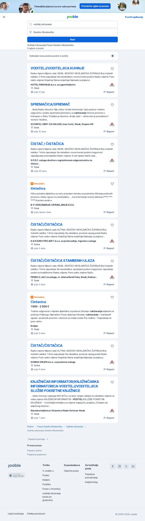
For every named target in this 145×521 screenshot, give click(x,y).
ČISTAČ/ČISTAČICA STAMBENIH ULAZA (63, 261)
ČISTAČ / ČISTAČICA (47, 144)
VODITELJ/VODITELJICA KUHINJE (57, 68)
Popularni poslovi (34, 450)
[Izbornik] (4, 17)
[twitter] (126, 466)
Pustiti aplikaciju (134, 17)
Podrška (46, 484)
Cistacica (38, 302)
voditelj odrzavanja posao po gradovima (51, 497)
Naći (72, 39)
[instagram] (119, 466)
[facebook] (113, 466)
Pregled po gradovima (36, 454)
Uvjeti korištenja (16, 513)
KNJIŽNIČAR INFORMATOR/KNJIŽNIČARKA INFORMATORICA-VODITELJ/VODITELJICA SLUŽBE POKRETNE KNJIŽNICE (65, 386)
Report (110, 92)
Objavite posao (71, 470)
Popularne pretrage (36, 439)
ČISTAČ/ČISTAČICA (46, 224)
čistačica (38, 188)
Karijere (46, 479)
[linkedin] (133, 466)
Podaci (45, 475)
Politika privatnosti (36, 513)
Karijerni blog (91, 482)
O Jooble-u (48, 470)
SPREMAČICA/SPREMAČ (50, 104)
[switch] (113, 55)
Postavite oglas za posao (95, 6)
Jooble (133, 514)
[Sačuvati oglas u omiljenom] (112, 69)
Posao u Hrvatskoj (51, 488)
